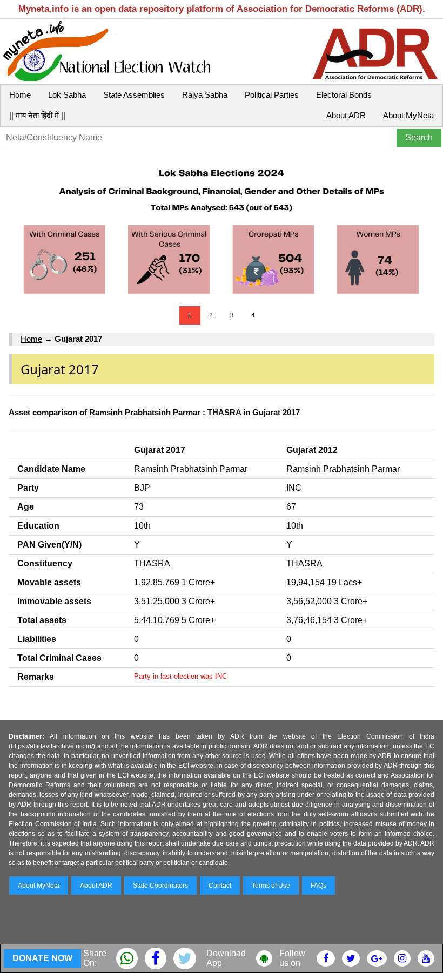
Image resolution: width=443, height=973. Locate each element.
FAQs (318, 885)
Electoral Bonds (344, 94)
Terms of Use (271, 885)
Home (20, 94)
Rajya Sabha (204, 94)
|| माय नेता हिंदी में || (37, 115)
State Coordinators (160, 885)
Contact (220, 885)
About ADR (346, 115)
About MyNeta (408, 115)
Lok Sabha (67, 94)
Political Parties (272, 94)
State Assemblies (134, 94)
